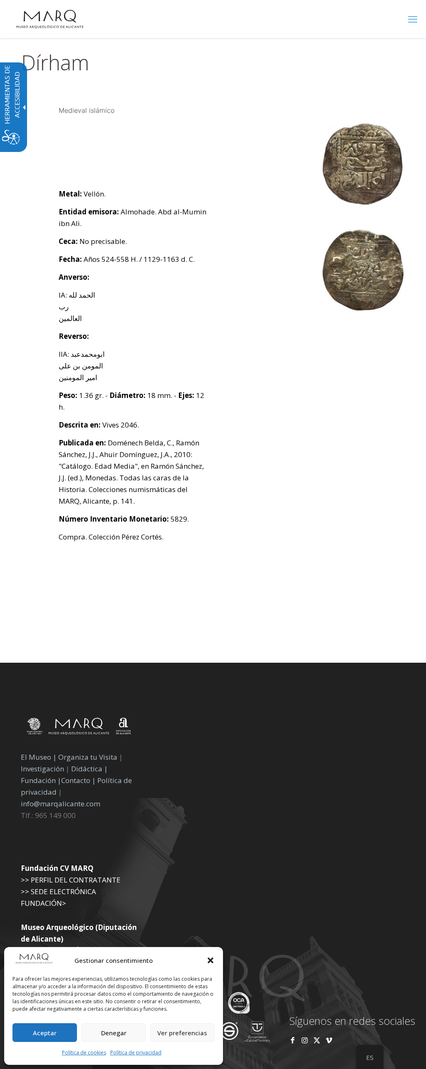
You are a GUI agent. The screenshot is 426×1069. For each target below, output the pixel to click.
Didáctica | (89, 768)
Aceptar (45, 1033)
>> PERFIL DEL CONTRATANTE (71, 880)
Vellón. (82, 194)
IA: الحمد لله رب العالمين (77, 306)
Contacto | (78, 780)
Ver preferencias (182, 1033)
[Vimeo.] (328, 1040)
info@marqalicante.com (60, 803)
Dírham (55, 62)
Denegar (113, 1033)
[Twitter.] (317, 1040)
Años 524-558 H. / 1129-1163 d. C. (127, 259)
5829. (124, 519)
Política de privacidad (135, 1052)
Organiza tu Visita (87, 757)
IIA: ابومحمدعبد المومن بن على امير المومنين (82, 365)
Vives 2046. (99, 425)
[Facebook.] (292, 1040)
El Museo (36, 757)
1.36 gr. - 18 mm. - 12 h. (131, 401)
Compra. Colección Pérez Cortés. (111, 537)
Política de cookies (84, 1052)
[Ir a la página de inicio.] (50, 18)
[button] (210, 960)
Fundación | (41, 780)
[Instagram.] (304, 1040)
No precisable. (93, 241)
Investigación (42, 768)
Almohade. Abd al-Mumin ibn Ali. (132, 217)
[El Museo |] (363, 308)
